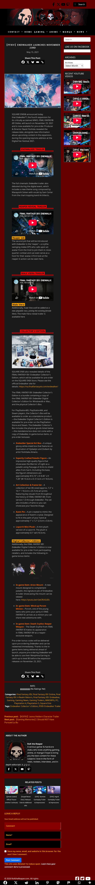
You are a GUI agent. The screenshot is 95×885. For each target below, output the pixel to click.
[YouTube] (63, 4)
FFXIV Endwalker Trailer (50, 706)
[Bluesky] (33, 62)
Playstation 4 (20, 703)
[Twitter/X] (58, 4)
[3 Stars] (25, 689)
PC (57, 700)
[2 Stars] (23, 689)
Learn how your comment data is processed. (30, 865)
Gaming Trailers (36, 700)
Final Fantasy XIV (24, 694)
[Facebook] (53, 4)
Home (28, 32)
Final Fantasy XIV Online (44, 694)
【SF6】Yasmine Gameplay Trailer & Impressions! (40, 800)
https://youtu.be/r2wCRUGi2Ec (35, 599)
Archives (69, 62)
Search (81, 4)
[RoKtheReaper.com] (47, 17)
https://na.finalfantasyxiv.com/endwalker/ (38, 386)
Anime (54, 32)
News (81, 32)
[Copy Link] (42, 62)
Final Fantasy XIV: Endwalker (46, 697)
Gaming (40, 32)
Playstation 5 (33, 703)
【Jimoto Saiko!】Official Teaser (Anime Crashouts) (11, 800)
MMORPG (50, 700)
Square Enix (45, 703)
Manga (68, 32)
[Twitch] (68, 4)
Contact (14, 32)
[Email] (37, 62)
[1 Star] (21, 689)
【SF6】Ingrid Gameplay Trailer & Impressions (54, 800)
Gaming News (21, 700)
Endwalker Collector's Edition (24, 706)
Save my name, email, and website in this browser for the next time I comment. (34, 853)
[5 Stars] (29, 689)
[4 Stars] (27, 689)
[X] (28, 62)
